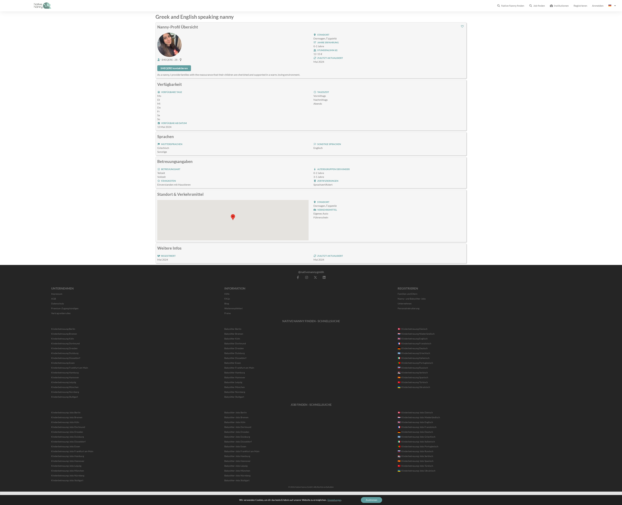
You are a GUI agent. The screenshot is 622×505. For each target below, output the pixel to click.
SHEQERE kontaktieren (174, 68)
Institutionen (561, 5)
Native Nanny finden (512, 5)
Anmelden (598, 5)
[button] (462, 26)
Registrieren (580, 5)
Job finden (538, 5)
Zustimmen (371, 500)
